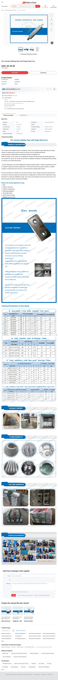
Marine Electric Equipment (34, 638)
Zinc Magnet (5, 667)
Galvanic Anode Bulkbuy (44, 667)
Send (13, 595)
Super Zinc (23, 667)
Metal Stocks (5, 653)
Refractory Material (34, 653)
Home (2, 10)
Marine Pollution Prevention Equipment (37, 636)
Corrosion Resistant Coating (47, 653)
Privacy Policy (50, 674)
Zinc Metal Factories (7, 663)
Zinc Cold (49, 663)
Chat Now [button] (44, 72)
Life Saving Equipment (6, 638)
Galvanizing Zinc (14, 667)
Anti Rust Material (6, 656)
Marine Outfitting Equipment (49, 633)
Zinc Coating (41, 663)
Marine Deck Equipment (20, 633)
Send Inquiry (15, 72)
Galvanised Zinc (32, 667)
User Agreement (37, 674)
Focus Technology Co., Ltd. (20, 674)
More (2, 669)
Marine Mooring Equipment (35, 633)
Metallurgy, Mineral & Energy (10, 10)
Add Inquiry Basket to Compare (29, 54)
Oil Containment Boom (6, 636)
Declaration (43, 674)
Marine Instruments (5, 633)
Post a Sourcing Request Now (42, 595)
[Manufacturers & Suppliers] (29, 2)
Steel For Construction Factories (21, 663)
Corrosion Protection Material (19, 656)
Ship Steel (33, 663)
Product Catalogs (21, 630)
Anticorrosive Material (22, 10)
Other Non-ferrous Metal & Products (19, 653)
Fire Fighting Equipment (20, 638)
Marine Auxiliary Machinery (49, 638)
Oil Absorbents (18, 636)
